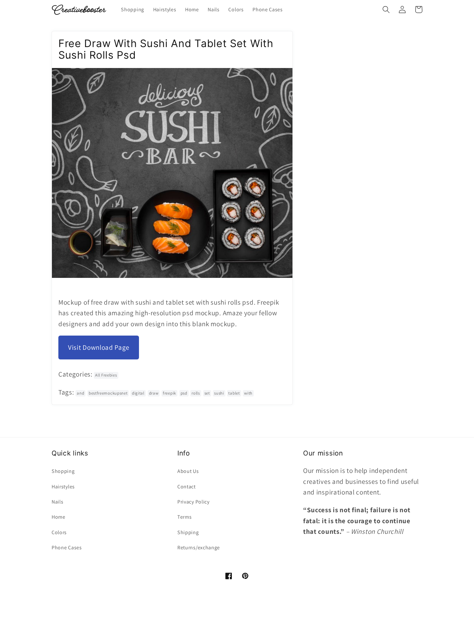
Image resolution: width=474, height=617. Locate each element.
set (207, 393)
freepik (169, 393)
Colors (59, 532)
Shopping (63, 471)
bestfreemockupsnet (108, 393)
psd (184, 393)
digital (138, 393)
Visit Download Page (98, 347)
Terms (184, 517)
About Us (188, 471)
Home (58, 517)
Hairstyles (63, 486)
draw (154, 393)
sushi (219, 393)
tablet (234, 393)
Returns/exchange (198, 547)
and (80, 393)
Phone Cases (67, 547)
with (248, 393)
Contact (186, 486)
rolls (196, 393)
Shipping (188, 532)
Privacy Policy (193, 501)
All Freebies (106, 375)
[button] (386, 9)
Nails (57, 501)
